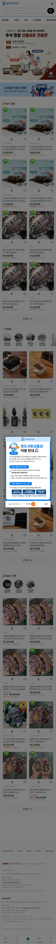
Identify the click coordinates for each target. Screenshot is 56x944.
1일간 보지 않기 (14, 504)
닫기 (46, 504)
